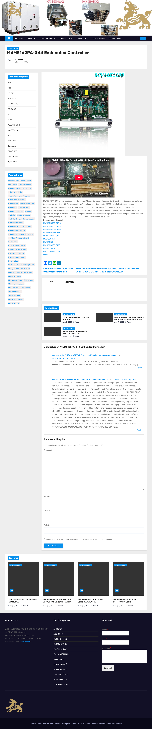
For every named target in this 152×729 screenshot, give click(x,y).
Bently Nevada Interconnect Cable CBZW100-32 (75, 332)
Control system (25, 223)
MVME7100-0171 (50, 248)
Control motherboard (15, 219)
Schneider (12, 146)
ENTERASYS (13, 104)
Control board (13, 200)
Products (19, 38)
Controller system (14, 215)
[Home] (9, 38)
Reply (139, 368)
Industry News (115, 38)
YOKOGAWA (13, 162)
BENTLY (11, 93)
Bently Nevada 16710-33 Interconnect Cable (124, 600)
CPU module (12, 238)
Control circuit (24, 204)
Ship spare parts (14, 292)
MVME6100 (48, 242)
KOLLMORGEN (14, 125)
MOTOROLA (13, 130)
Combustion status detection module (19, 192)
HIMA (10, 120)
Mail (104, 639)
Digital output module (16, 250)
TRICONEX (12, 151)
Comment (48, 450)
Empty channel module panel (19, 265)
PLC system (28, 276)
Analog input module (15, 296)
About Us (31, 38)
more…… (47, 255)
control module (28, 215)
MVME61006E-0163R (52, 226)
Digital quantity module (16, 253)
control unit (12, 230)
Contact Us (81, 38)
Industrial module (14, 273)
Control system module (16, 227)
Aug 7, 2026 (67, 322)
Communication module (16, 196)
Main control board (15, 276)
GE (9, 114)
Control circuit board (15, 207)
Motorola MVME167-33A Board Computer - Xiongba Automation (80, 379)
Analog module (13, 299)
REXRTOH (12, 141)
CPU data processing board (18, 234)
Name (47, 496)
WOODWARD (13, 156)
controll (28, 207)
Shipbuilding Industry (16, 280)
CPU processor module (16, 242)
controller (11, 211)
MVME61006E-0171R (52, 223)
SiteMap (119, 724)
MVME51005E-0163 (51, 232)
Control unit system (26, 230)
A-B (9, 83)
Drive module (13, 257)
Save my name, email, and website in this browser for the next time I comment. (79, 539)
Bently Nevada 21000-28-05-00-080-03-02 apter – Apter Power (129, 318)
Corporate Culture (47, 38)
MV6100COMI (49, 239)
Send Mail (108, 668)
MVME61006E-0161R (52, 229)
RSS (113, 724)
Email (47, 511)
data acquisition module (17, 246)
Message (106, 648)
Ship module (25, 284)
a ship (28, 303)
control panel (13, 223)
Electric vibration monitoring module (21, 261)
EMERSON (12, 98)
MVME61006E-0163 (51, 245)
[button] (137, 38)
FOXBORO (12, 109)
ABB (9, 88)
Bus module (12, 181)
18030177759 (25, 641)
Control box (12, 204)
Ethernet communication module (20, 269)
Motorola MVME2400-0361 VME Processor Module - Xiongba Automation (84, 355)
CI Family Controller (15, 188)
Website (47, 525)
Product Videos (66, 38)
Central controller (25, 181)
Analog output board (16, 303)
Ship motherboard (14, 288)
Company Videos (98, 38)
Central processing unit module (19, 184)
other (10, 135)
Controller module (23, 211)
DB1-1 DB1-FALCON (51, 251)
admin (20, 59)
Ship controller (13, 284)
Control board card (27, 200)
